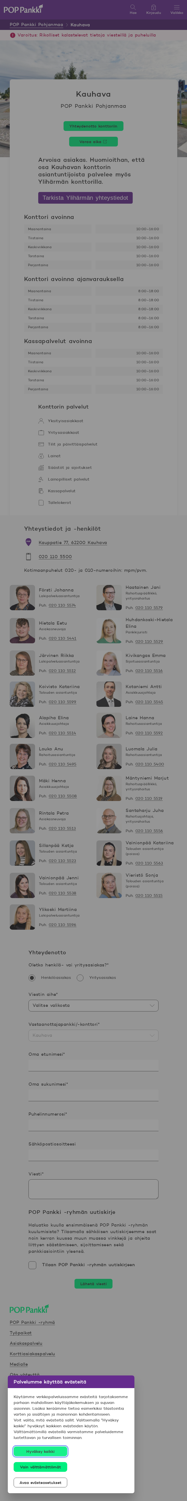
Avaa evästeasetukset (40, 1482)
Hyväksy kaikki (40, 1451)
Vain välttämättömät (40, 1467)
